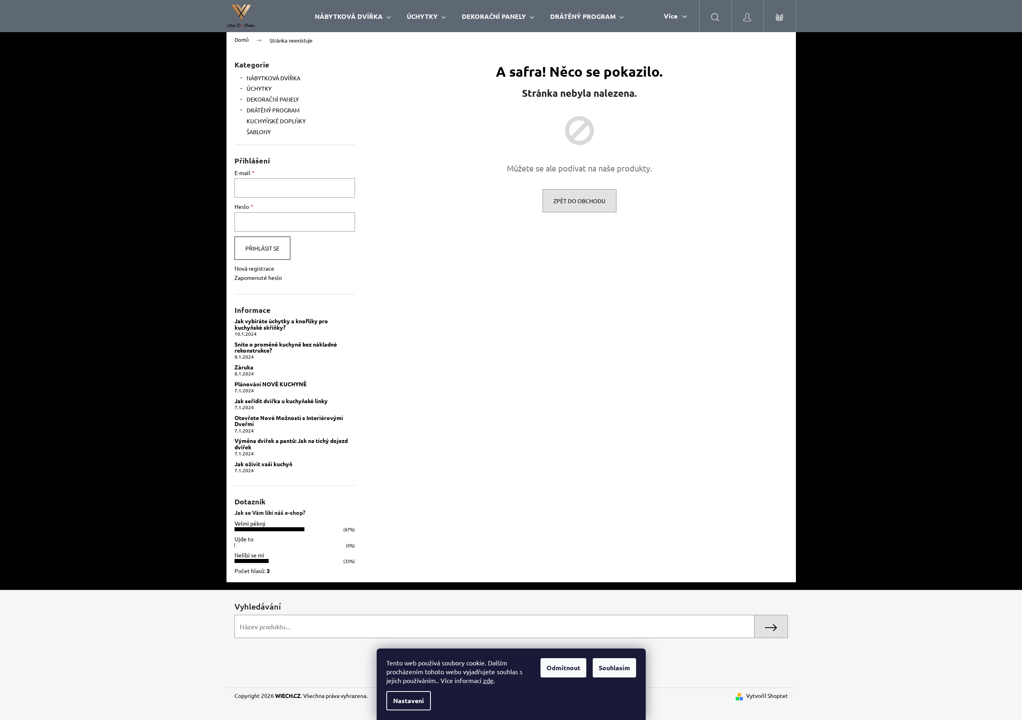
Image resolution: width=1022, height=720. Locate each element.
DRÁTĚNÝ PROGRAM (273, 110)
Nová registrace (254, 268)
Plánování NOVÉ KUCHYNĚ (270, 384)
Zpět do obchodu (579, 200)
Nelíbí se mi (249, 555)
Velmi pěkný (250, 523)
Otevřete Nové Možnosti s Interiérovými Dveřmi (289, 421)
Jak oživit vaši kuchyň (263, 464)
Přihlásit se (262, 248)
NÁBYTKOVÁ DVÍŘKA (273, 78)
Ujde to (244, 539)
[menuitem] (353, 16)
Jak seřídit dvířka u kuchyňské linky (281, 401)
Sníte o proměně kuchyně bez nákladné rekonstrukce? (286, 347)
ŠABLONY (259, 131)
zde (488, 680)
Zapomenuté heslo (258, 277)
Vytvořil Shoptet (767, 695)
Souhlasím (614, 667)
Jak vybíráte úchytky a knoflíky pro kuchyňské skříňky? (281, 324)
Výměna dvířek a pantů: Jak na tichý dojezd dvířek (291, 444)
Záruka (244, 367)
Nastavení (408, 700)
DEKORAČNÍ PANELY (273, 99)
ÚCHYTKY (259, 88)
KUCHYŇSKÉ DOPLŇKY (276, 120)
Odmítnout (563, 667)
